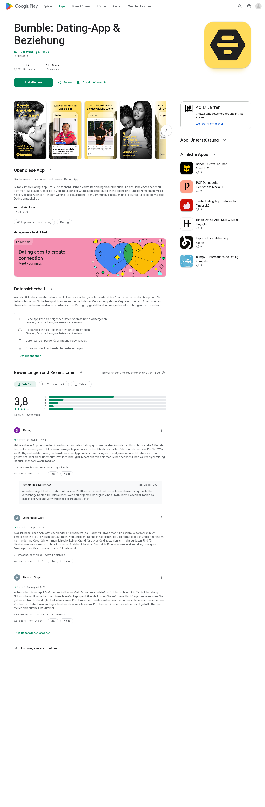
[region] (91, 67)
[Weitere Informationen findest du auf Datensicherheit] (51, 288)
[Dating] (64, 222)
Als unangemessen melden (35, 648)
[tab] (48, 6)
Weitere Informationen (210, 123)
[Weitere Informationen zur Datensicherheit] (30, 355)
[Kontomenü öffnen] (258, 6)
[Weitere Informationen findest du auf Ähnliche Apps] (213, 154)
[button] (30, 130)
